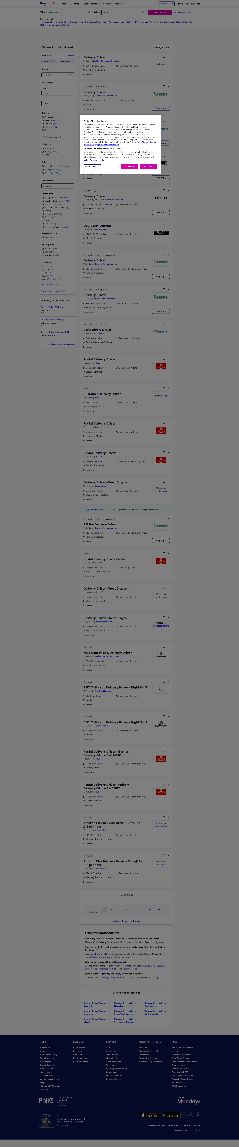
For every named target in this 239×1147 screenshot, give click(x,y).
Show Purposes (92, 166)
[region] (120, 144)
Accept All (148, 166)
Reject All (129, 166)
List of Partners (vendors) (95, 160)
